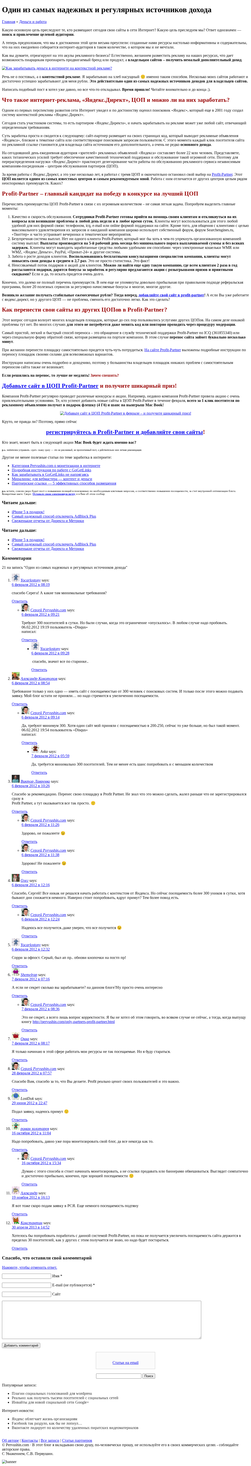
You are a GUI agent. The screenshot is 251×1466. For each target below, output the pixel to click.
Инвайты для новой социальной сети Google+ (50, 1402)
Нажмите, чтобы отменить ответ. (29, 1267)
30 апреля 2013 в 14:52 (31, 1227)
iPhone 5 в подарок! (28, 512)
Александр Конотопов (39, 678)
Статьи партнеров (77, 1440)
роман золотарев (35, 1129)
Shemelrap (29, 975)
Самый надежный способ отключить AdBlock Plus (54, 516)
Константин (31, 1223)
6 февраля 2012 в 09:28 (50, 653)
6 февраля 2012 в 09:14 (41, 717)
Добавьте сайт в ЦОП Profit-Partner (50, 386)
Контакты (30, 1440)
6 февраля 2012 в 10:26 (31, 786)
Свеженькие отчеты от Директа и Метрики (48, 521)
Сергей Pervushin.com (48, 610)
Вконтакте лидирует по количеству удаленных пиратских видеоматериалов (75, 1428)
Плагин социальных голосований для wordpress (52, 1393)
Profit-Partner (222, 174)
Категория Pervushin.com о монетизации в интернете (56, 466)
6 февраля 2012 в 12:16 (31, 885)
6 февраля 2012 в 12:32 (31, 949)
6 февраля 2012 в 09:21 (41, 614)
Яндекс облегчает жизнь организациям (44, 1419)
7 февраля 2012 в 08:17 (31, 1043)
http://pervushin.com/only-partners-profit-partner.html (74, 1022)
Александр (29, 1193)
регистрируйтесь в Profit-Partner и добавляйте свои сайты (124, 432)
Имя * (57, 1276)
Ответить (19, 601)
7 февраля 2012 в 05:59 (50, 756)
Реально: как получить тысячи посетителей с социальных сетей (65, 1398)
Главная (8, 22)
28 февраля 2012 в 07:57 (32, 1073)
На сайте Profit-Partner (162, 350)
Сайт (56, 1294)
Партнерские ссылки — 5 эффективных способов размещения (64, 483)
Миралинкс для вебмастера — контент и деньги (52, 479)
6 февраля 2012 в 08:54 (31, 683)
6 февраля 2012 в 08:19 (31, 584)
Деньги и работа (33, 22)
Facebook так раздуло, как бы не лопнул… (47, 1423)
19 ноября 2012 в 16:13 (31, 1197)
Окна (25, 1039)
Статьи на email (125, 1363)
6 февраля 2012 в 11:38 (40, 855)
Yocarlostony (31, 580)
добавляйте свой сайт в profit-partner (171, 295)
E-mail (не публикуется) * (73, 1285)
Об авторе (10, 1440)
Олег (24, 880)
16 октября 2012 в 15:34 (41, 1163)
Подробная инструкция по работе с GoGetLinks (51, 470)
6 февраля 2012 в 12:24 (41, 919)
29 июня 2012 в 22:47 (29, 1103)
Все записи (50, 1440)
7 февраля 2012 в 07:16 (31, 979)
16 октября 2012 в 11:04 (31, 1133)
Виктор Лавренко (35, 781)
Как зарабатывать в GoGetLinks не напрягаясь (50, 474)
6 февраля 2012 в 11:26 (40, 825)
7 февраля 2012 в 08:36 (41, 1009)
